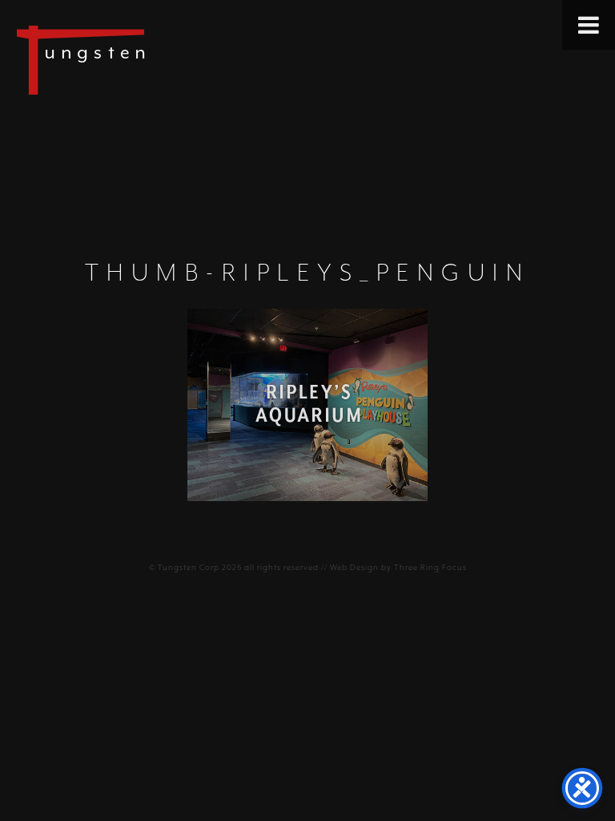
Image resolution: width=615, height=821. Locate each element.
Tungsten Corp (188, 567)
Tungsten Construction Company (136, 59)
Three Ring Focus (430, 567)
